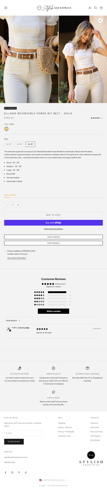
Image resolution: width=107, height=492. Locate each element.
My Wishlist (95, 440)
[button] (39, 292)
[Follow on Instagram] (12, 472)
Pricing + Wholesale (66, 431)
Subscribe (14, 441)
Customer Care (64, 436)
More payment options (53, 229)
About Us (94, 423)
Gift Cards (94, 427)
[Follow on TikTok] (26, 472)
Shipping (61, 423)
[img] (42, 329)
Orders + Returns (65, 427)
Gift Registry (95, 436)
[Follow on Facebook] (5, 472)
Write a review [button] (54, 311)
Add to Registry (53, 243)
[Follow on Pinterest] (19, 472)
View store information (16, 258)
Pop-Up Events (96, 431)
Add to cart (53, 215)
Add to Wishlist (53, 237)
